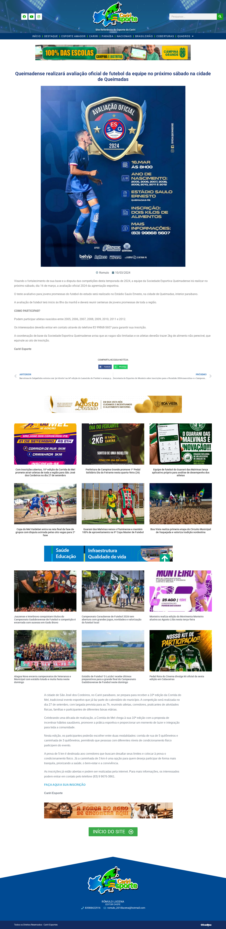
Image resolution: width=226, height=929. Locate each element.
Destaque (51, 36)
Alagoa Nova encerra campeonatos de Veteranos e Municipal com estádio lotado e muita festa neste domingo (42, 679)
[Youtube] (31, 16)
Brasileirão (144, 36)
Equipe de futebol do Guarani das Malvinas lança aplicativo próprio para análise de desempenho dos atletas (180, 472)
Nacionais (124, 36)
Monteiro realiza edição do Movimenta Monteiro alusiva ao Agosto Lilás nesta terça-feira (177, 618)
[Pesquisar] (220, 16)
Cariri (93, 36)
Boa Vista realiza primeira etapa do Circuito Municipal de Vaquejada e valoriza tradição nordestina (180, 531)
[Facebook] (24, 16)
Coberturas (165, 36)
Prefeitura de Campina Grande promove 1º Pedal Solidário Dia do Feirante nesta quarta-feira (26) (113, 471)
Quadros (183, 36)
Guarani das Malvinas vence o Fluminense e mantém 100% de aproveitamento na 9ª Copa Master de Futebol (113, 531)
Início (36, 36)
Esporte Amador (73, 36)
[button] (105, 367)
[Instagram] (39, 16)
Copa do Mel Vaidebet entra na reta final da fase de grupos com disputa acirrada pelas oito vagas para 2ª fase (45, 532)
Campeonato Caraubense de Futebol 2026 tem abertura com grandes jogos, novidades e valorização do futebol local (111, 619)
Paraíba (107, 36)
